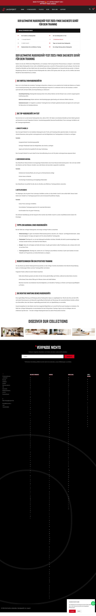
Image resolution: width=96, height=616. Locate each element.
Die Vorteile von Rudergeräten (28, 35)
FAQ (49, 564)
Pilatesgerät (30, 462)
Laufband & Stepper (30, 434)
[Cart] (93, 9)
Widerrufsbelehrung (68, 480)
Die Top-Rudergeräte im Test (59, 35)
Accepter (72, 611)
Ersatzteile (49, 479)
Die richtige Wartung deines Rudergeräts (62, 47)
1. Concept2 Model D (25, 39)
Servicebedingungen (49, 395)
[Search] (90, 9)
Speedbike (30, 386)
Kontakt (49, 553)
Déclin (79, 611)
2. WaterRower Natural (58, 39)
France (87, 408)
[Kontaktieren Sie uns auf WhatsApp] (93, 603)
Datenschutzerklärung (68, 447)
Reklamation (49, 537)
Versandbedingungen (49, 433)
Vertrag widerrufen (49, 584)
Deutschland (87, 389)
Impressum (68, 502)
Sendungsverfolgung (49, 509)
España (87, 421)
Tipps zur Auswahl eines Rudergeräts (61, 43)
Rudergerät (30, 406)
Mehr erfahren (51, 4)
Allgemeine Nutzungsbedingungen (68, 401)
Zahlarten (49, 460)
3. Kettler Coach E (25, 43)
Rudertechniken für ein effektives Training (31, 47)
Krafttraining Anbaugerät (30, 497)
